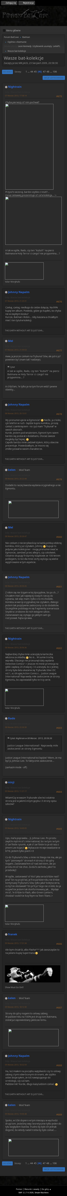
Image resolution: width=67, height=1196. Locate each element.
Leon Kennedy (24, 46)
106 (55, 71)
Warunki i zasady (31, 1189)
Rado (11, 718)
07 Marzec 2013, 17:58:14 (16, 95)
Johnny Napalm (19, 292)
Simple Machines (42, 1193)
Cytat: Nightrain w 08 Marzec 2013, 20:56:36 (31, 738)
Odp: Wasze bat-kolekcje (17, 92)
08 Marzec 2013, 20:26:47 (16, 536)
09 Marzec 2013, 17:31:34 (16, 943)
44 (31, 71)
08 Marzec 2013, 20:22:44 (16, 478)
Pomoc (19, 1189)
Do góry (7, 1163)
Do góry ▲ (46, 1189)
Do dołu (7, 71)
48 (48, 71)
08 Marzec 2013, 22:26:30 (16, 727)
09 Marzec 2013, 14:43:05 (16, 828)
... (29, 71)
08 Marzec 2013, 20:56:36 (16, 647)
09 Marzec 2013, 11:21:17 (16, 791)
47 (44, 71)
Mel (10, 341)
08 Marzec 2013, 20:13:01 (16, 413)
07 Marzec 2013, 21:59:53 (16, 349)
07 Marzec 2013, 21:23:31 (16, 301)
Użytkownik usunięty (42, 46)
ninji (11, 782)
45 (35, 71)
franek (12, 934)
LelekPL (56, 46)
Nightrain (15, 87)
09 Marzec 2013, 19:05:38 (16, 1114)
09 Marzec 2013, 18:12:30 (16, 1007)
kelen (12, 470)
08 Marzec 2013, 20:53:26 (16, 586)
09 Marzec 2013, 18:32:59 (16, 1064)
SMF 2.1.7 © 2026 (26, 1193)
